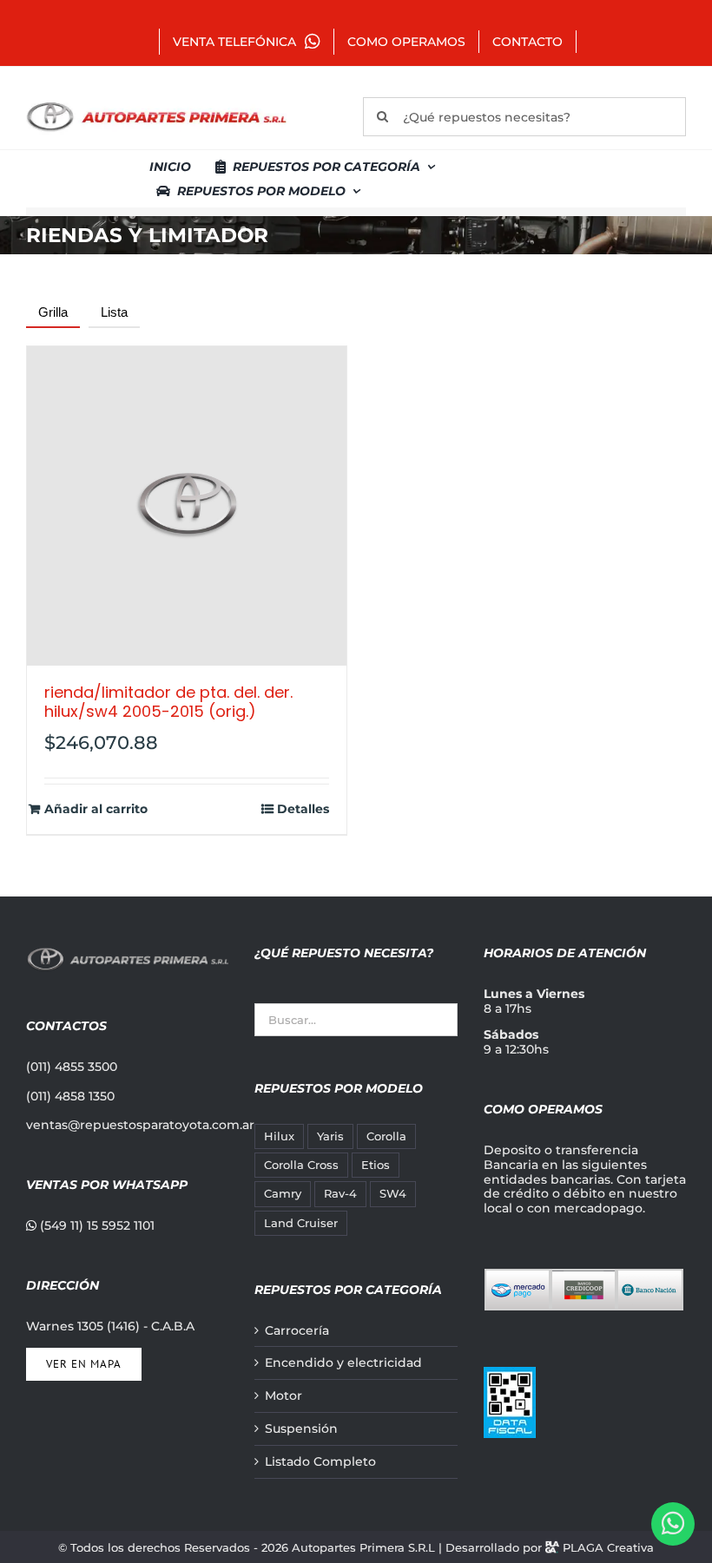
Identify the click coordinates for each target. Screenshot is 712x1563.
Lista (114, 312)
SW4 (392, 1193)
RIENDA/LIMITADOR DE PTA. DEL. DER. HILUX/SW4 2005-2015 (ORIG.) (168, 701)
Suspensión (301, 1429)
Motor (283, 1396)
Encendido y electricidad (343, 1363)
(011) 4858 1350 (70, 1096)
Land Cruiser (301, 1223)
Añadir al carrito (96, 809)
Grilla (53, 312)
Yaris (330, 1136)
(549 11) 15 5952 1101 (95, 1225)
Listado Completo (320, 1462)
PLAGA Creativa (608, 1547)
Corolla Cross (301, 1165)
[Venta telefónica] (673, 1524)
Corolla (386, 1136)
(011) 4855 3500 (71, 1066)
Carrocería (297, 1330)
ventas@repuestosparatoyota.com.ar (140, 1125)
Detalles (303, 809)
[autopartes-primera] (156, 104)
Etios (375, 1165)
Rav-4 (340, 1193)
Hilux (279, 1136)
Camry (282, 1193)
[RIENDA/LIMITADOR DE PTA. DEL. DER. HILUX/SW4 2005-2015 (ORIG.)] (186, 506)
